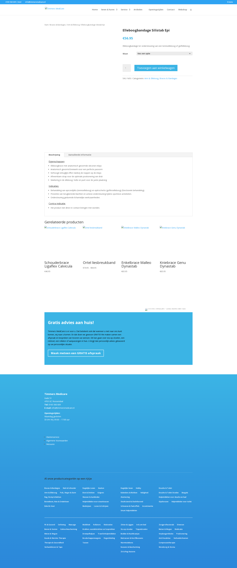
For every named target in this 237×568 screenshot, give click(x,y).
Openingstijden (156, 10)
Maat (125, 53)
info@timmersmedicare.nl (63, 408)
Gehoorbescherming (68, 529)
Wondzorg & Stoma (167, 547)
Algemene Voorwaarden (57, 440)
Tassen (85, 542)
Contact (171, 10)
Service (124, 10)
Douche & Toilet (165, 488)
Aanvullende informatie (79, 154)
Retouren (50, 444)
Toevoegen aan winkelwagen (156, 68)
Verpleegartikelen (166, 534)
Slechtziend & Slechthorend (132, 501)
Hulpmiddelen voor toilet (182, 501)
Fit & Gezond (49, 524)
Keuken (101, 488)
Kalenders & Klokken (129, 492)
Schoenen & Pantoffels (130, 506)
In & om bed (141, 524)
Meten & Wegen (50, 534)
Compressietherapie (167, 542)
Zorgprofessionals (166, 524)
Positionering (181, 534)
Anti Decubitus (164, 538)
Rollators (97, 524)
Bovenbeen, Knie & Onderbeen (56, 501)
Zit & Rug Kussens (128, 551)
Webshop (182, 10)
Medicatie (179, 529)
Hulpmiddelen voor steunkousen (96, 501)
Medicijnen (87, 506)
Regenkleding (109, 538)
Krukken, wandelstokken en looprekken (99, 529)
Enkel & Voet (49, 506)
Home (95, 10)
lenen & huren (108, 10)
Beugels (185, 492)
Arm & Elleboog (73, 24)
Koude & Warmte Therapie (55, 538)
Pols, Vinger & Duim (68, 492)
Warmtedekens (127, 542)
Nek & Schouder (69, 488)
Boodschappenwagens (92, 538)
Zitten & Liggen (127, 524)
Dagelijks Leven (89, 488)
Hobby (138, 488)
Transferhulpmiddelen (107, 534)
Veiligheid (144, 492)
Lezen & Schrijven (101, 506)
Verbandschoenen (181, 538)
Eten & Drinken (88, 492)
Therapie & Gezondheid (54, 542)
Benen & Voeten (50, 529)
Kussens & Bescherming (130, 547)
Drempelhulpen (89, 534)
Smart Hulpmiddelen (129, 510)
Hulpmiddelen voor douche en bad (172, 497)
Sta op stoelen (126, 529)
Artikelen (138, 10)
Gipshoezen (163, 501)
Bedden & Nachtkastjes (130, 534)
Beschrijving (54, 154)
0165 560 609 (55, 404)
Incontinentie (147, 506)
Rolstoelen (108, 524)
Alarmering (125, 497)
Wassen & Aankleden (91, 497)
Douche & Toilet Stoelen (169, 492)
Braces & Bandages (58, 24)
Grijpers (101, 492)
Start (46, 24)
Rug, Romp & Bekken (52, 497)
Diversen (180, 524)
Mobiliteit (86, 524)
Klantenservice (52, 437)
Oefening (62, 524)
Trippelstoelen (141, 529)
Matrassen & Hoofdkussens (132, 538)
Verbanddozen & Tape (53, 547)
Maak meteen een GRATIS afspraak (76, 353)
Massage (72, 524)
